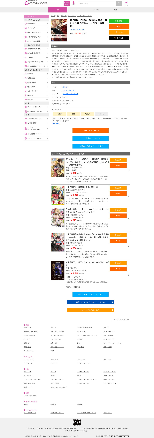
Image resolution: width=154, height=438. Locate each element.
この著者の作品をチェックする (90, 146)
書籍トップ (27, 327)
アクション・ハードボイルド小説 (87, 335)
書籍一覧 (53, 327)
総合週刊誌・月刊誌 (109, 372)
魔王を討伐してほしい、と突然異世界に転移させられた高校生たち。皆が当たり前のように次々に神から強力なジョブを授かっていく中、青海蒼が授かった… (87, 226)
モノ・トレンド (28, 375)
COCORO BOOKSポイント (36, 66)
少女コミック (28, 363)
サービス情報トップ (30, 413)
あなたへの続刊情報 (34, 41)
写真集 (53, 351)
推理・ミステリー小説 (31, 331)
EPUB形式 (56, 123)
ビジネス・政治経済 (83, 372)
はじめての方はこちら (91, 310)
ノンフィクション (56, 339)
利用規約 (27, 436)
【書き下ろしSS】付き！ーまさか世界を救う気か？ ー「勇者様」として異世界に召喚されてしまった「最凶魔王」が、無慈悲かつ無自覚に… (87, 282)
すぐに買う (119, 21)
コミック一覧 (55, 359)
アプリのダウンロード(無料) (33, 128)
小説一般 (106, 327)
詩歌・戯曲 (80, 347)
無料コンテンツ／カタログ (59, 387)
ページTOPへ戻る (120, 320)
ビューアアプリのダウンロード (86, 413)
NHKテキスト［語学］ (84, 383)
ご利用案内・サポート (34, 134)
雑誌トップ (27, 372)
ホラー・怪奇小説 (29, 335)
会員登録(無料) (32, 123)
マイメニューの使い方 (34, 138)
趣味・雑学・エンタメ (57, 347)
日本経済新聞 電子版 (30, 396)
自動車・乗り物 (108, 375)
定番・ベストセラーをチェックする (90, 302)
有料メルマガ (28, 387)
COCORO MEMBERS (34, 111)
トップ (38, 10)
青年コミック (107, 359)
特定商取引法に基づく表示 (60, 436)
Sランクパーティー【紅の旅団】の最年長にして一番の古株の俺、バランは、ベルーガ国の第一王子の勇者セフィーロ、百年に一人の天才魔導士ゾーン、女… (87, 178)
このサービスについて (34, 118)
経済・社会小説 (108, 335)
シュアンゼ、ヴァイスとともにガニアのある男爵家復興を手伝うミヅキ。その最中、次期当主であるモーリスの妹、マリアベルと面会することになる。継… (87, 201)
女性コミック (55, 363)
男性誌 (53, 375)
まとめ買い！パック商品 (35, 62)
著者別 (26, 404)
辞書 (78, 343)
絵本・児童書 (107, 347)
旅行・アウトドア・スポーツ (112, 343)
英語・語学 (27, 343)
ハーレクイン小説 (108, 339)
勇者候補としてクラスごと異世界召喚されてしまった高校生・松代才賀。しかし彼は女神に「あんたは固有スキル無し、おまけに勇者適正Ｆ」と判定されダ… (86, 254)
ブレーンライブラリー (34, 107)
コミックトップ (28, 359)
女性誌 (79, 375)
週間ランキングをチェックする (90, 294)
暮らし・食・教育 (108, 379)
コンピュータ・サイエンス (32, 379)
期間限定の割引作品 (34, 49)
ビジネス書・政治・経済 (84, 327)
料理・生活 (27, 347)
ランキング (31, 28)
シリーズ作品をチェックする (90, 138)
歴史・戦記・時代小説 (57, 331)
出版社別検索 (31, 82)
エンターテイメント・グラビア (86, 379)
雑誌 (115, 10)
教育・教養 (54, 343)
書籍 (58, 10)
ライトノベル (81, 331)
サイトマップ (73, 436)
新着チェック (31, 23)
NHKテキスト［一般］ (110, 383)
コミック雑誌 (55, 383)
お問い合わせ (107, 413)
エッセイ (26, 339)
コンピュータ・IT (108, 331)
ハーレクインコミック (84, 363)
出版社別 (53, 404)
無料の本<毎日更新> (34, 53)
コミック (96, 10)
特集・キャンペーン (34, 32)
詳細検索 (30, 73)
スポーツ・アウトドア (57, 379)
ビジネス (77, 10)
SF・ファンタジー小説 (57, 335)
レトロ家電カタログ (34, 37)
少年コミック (81, 359)
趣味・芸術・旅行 (29, 383)
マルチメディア (28, 351)
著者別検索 (31, 78)
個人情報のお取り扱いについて (41, 436)
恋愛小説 (79, 339)
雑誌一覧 (53, 372)
